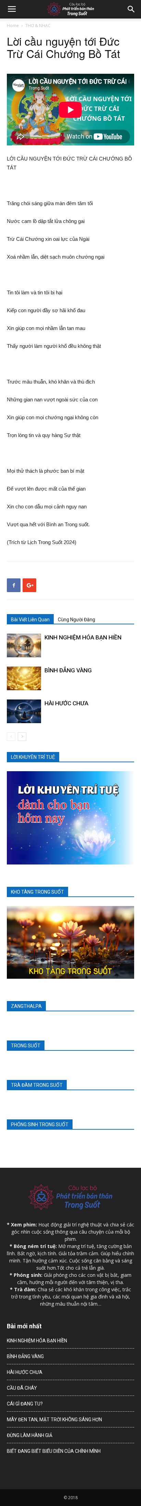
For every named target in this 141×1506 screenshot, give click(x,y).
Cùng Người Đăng (76, 619)
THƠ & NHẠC (38, 25)
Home (13, 25)
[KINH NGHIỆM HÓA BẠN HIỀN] (24, 645)
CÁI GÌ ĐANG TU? (25, 1404)
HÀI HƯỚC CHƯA (66, 703)
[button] (131, 9)
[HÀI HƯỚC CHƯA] (24, 711)
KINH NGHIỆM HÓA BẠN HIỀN (82, 637)
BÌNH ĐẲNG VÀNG (68, 670)
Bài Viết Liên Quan (30, 619)
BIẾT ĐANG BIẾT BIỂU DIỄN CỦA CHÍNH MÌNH (54, 1451)
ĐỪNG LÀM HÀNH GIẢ (29, 1435)
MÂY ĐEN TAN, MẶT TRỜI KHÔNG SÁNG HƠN (54, 1419)
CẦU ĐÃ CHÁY (22, 1388)
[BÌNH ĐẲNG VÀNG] (24, 678)
